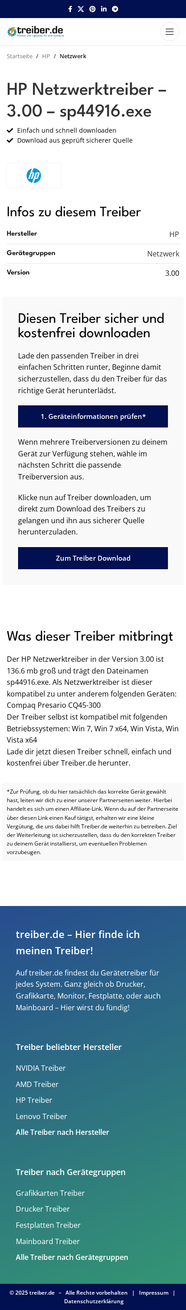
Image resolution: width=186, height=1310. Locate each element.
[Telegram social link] (115, 9)
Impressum (153, 1292)
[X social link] (81, 9)
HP (46, 56)
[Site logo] (36, 31)
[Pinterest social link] (92, 9)
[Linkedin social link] (103, 9)
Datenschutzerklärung (94, 1301)
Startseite (20, 56)
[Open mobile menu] (170, 32)
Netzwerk (73, 56)
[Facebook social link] (70, 9)
